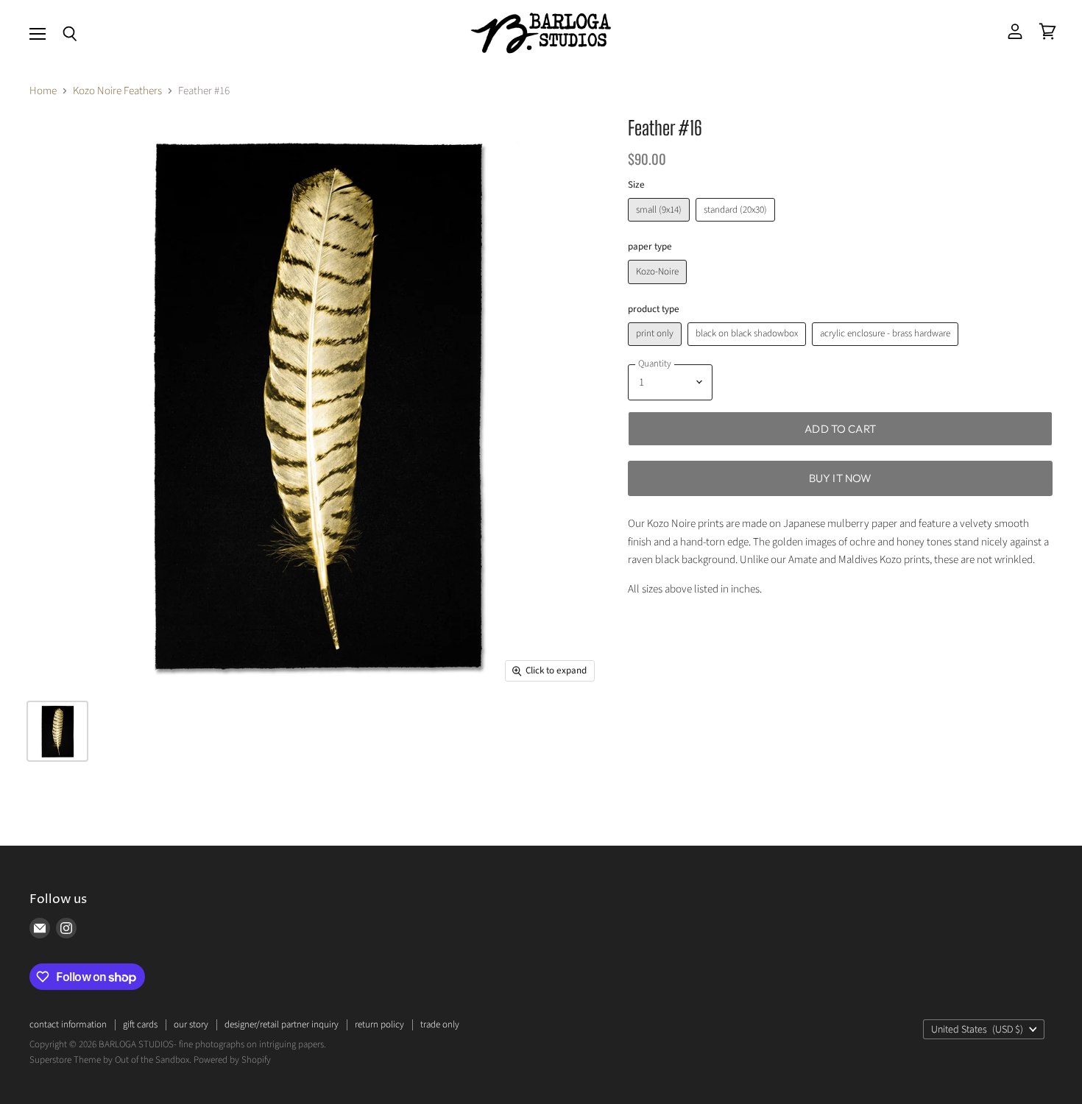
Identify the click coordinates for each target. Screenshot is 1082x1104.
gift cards (140, 1024)
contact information (68, 1024)
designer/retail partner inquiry (281, 1024)
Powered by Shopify (232, 1059)
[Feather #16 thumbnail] (57, 731)
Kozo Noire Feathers (117, 91)
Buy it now (840, 478)
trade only (439, 1024)
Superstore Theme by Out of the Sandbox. (110, 1059)
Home (43, 91)
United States (977, 1029)
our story (191, 1024)
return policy (379, 1024)
